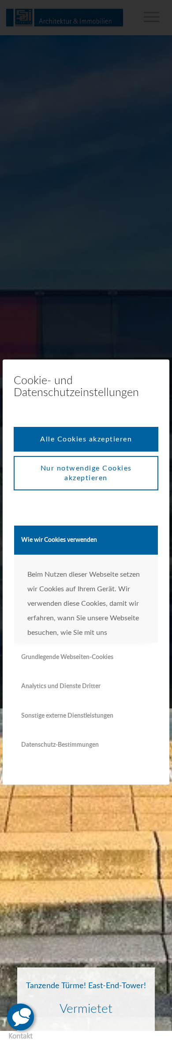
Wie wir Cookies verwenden (59, 540)
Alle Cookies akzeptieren (86, 439)
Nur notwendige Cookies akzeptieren (86, 473)
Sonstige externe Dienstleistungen (67, 716)
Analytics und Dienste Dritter (61, 686)
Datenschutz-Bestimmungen (60, 745)
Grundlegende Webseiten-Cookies (67, 657)
